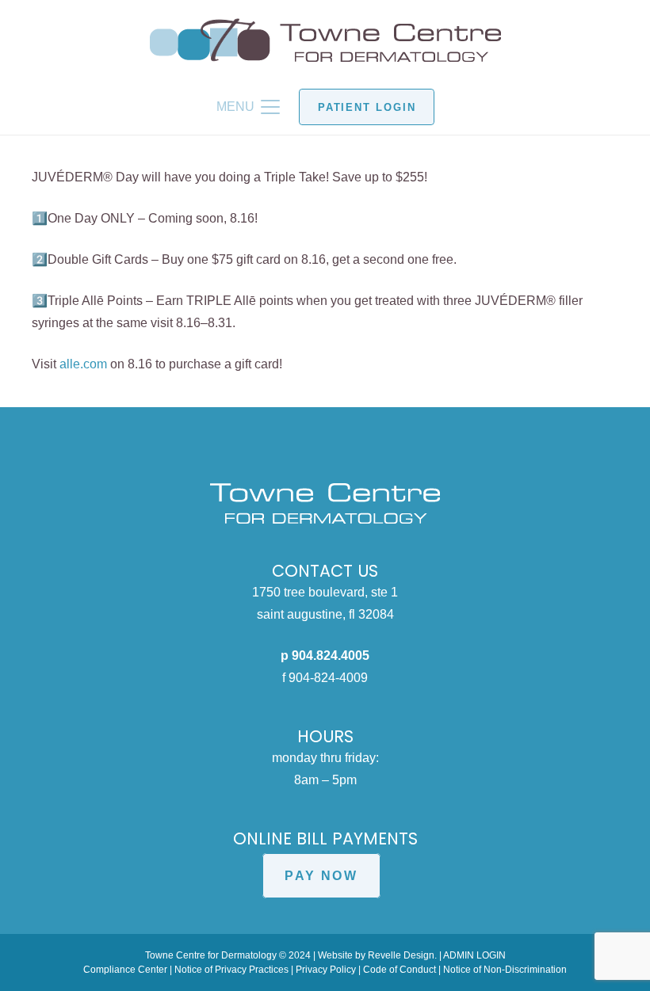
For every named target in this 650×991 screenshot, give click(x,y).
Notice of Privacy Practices (231, 969)
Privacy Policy (326, 969)
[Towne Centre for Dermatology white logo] (325, 503)
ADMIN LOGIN (474, 955)
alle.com (83, 364)
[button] (248, 107)
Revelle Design (401, 955)
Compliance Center (125, 969)
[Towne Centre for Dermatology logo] (325, 40)
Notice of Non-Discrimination (505, 969)
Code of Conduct (399, 969)
